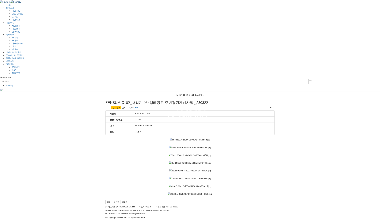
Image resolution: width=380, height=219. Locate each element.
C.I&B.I (15, 16)
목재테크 (10, 34)
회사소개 (10, 7)
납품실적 (10, 61)
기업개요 (16, 10)
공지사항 (16, 66)
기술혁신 (10, 22)
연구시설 (16, 31)
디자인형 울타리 (13, 52)
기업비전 (16, 19)
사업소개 (16, 25)
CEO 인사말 (17, 13)
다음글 (125, 202)
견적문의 (116, 107)
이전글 (116, 202)
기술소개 (16, 28)
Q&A (14, 69)
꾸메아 (15, 37)
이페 (14, 46)
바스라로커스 (18, 43)
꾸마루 (15, 40)
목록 (109, 202)
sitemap (9, 85)
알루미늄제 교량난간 (15, 58)
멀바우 (15, 49)
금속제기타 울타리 (14, 55)
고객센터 (10, 64)
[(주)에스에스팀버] (10, 1)
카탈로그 (16, 72)
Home (9, 4)
